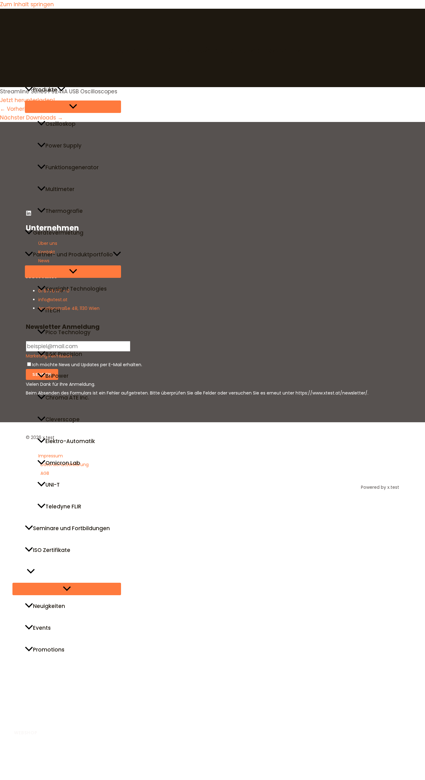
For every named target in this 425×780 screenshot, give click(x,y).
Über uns (24, 671)
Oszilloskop (60, 124)
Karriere (22, 693)
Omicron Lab (62, 463)
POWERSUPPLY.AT (35, 746)
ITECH (52, 310)
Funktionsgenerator (72, 167)
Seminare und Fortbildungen (71, 528)
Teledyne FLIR (63, 506)
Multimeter (59, 189)
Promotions (48, 649)
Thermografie (64, 211)
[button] (61, 89)
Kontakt (23, 715)
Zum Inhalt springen (27, 4)
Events (42, 628)
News (19, 572)
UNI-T (52, 484)
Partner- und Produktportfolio (73, 254)
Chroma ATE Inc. (67, 397)
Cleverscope (62, 419)
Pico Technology (68, 332)
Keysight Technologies (76, 288)
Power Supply (63, 145)
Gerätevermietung (58, 232)
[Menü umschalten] (73, 106)
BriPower (56, 376)
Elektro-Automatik (70, 441)
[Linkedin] (3, 771)
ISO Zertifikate (51, 550)
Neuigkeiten (49, 606)
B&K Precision (63, 354)
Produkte (45, 89)
